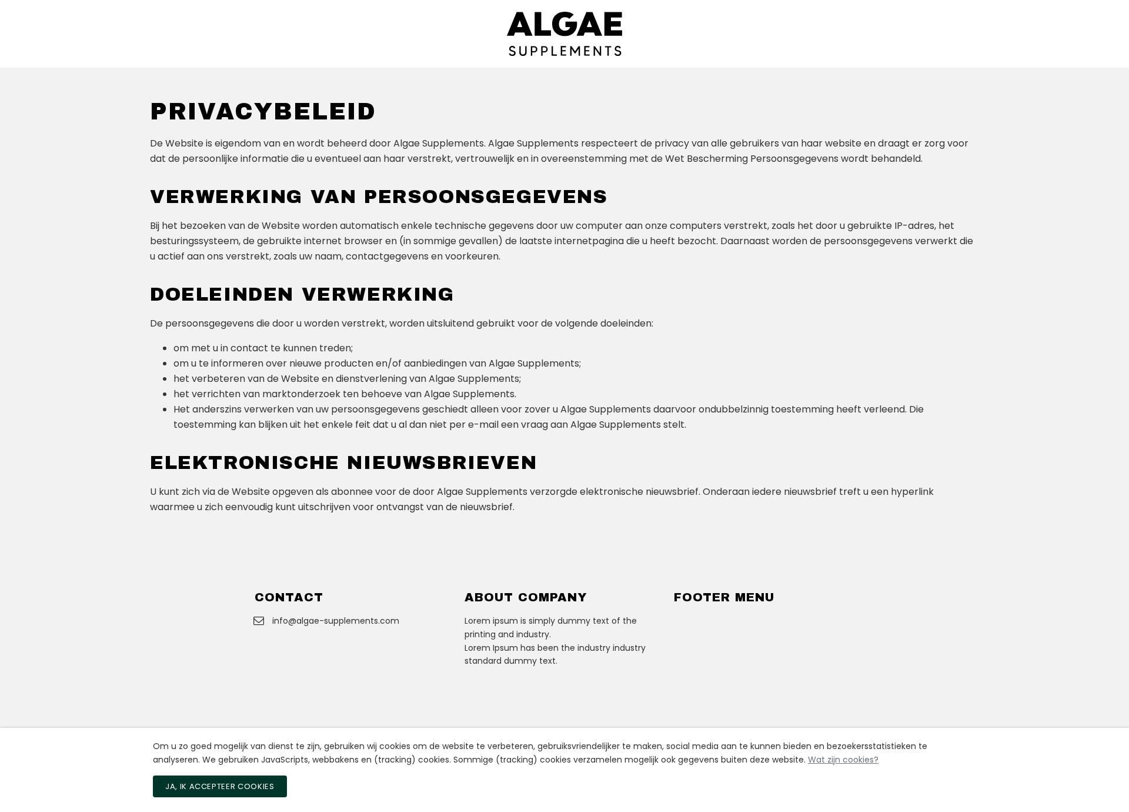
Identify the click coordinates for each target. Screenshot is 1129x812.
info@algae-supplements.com (335, 621)
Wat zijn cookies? (843, 760)
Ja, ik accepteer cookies (220, 786)
